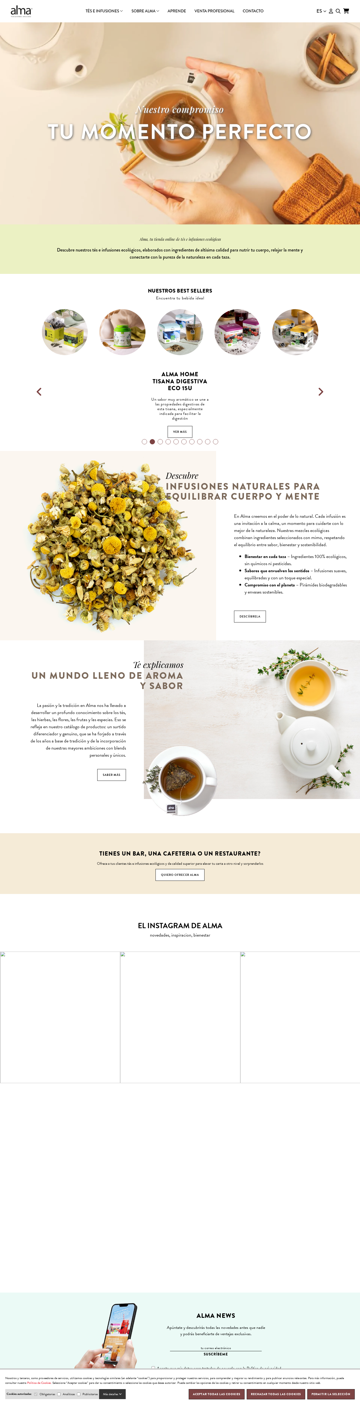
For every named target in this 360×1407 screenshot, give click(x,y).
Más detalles (111, 1394)
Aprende (177, 11)
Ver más (65, 432)
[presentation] (39, 392)
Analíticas (69, 1394)
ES (319, 11)
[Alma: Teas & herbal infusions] (22, 11)
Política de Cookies (39, 1382)
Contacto (253, 11)
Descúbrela (250, 616)
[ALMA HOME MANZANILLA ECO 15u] (238, 332)
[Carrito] (346, 11)
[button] (144, 441)
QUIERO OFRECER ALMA (180, 875)
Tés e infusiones (103, 11)
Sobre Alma (144, 11)
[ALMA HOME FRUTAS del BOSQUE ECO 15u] (180, 332)
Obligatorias (47, 1394)
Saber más (111, 775)
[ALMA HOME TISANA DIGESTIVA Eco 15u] (123, 332)
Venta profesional (214, 11)
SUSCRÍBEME (216, 1354)
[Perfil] (331, 11)
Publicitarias (90, 1394)
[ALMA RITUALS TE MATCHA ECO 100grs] (65, 332)
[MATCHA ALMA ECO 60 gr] (295, 332)
